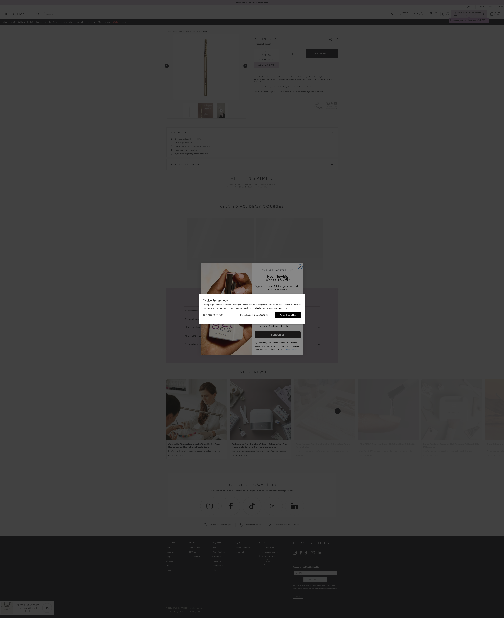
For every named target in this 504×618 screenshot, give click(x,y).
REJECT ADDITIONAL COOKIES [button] (254, 315)
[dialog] (252, 309)
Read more (282, 308)
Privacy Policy (253, 308)
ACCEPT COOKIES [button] (288, 315)
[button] (213, 315)
